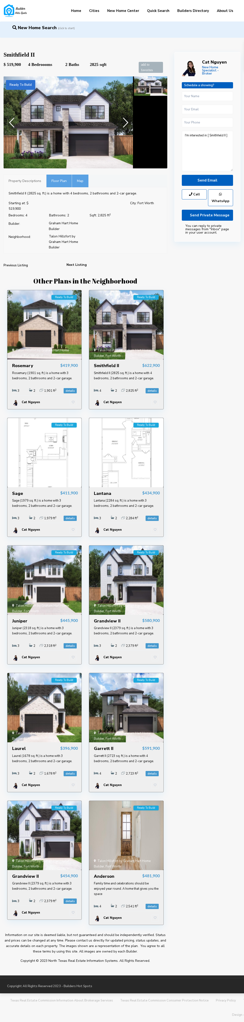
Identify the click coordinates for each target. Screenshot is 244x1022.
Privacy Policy (226, 1000)
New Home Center (123, 10)
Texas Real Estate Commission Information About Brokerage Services (61, 1000)
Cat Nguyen (214, 62)
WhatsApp (220, 201)
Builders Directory (193, 10)
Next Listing (76, 264)
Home (76, 10)
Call (196, 194)
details (70, 391)
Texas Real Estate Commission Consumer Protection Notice (164, 1000)
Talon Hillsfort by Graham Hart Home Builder (63, 242)
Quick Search (158, 10)
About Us (225, 10)
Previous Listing (16, 265)
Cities (94, 10)
